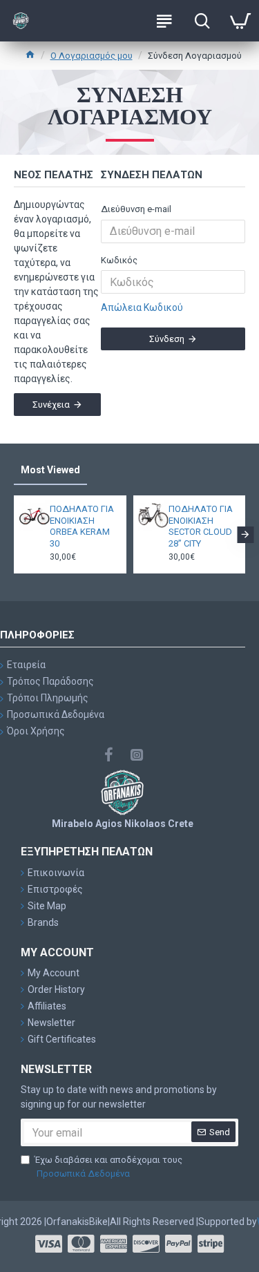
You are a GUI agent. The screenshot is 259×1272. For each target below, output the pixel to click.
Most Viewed (50, 469)
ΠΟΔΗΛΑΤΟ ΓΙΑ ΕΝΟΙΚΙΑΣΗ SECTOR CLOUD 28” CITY (201, 526)
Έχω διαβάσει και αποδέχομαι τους (108, 1167)
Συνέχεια (51, 404)
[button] (14, 534)
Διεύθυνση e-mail (136, 209)
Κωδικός (119, 260)
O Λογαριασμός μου (91, 55)
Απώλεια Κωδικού (142, 307)
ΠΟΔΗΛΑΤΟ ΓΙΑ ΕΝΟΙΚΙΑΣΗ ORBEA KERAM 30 (82, 526)
